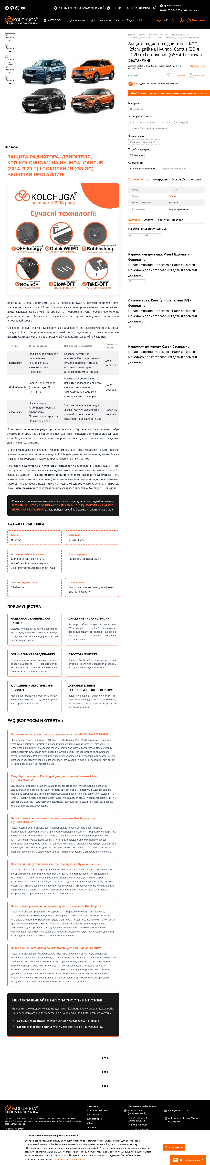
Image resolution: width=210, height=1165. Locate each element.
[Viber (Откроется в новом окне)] (12, 8)
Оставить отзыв (197, 66)
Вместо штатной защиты (143, 168)
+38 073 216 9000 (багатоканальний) (81, 8)
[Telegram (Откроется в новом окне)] (7, 8)
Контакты (91, 1127)
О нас (117, 20)
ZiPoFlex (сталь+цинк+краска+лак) (149, 128)
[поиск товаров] (141, 20)
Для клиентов (77, 20)
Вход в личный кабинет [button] (98, 1110)
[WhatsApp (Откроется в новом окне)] (17, 8)
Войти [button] (137, 83)
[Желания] (174, 20)
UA (163, 20)
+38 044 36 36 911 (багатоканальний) (133, 8)
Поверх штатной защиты (174, 168)
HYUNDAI (173, 189)
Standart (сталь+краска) (143, 122)
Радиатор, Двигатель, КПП (144, 142)
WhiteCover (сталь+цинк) (174, 122)
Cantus (172, 196)
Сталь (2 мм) (137, 109)
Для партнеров (99, 20)
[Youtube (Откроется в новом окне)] (23, 8)
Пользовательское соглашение (70, 1159)
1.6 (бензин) (136, 155)
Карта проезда (175, 1121)
